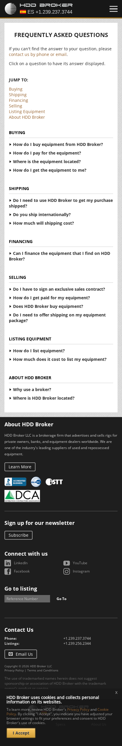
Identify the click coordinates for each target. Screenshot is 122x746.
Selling (15, 106)
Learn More (20, 467)
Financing (18, 100)
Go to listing (20, 588)
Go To (61, 598)
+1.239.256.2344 (77, 643)
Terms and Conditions (42, 670)
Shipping (18, 94)
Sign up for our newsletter (39, 522)
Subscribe (18, 535)
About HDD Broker (27, 117)
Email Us (24, 654)
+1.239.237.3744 (77, 638)
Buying (16, 89)
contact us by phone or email (38, 54)
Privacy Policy (14, 670)
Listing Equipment (27, 111)
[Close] (114, 9)
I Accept (21, 733)
